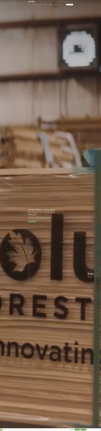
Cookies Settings (71, 429)
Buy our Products (69, 4)
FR (68, 1)
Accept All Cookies (83, 429)
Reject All (77, 429)
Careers (59, 1)
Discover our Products (32, 221)
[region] (50, 429)
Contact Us (63, 1)
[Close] (100, 429)
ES (69, 1)
